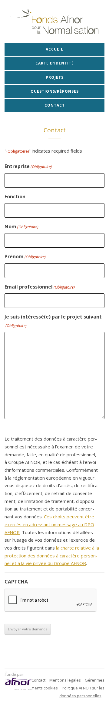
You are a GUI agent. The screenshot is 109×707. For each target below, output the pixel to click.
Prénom (25, 256)
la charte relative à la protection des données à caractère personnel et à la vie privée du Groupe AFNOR (52, 555)
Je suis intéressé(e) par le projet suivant (53, 320)
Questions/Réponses (55, 91)
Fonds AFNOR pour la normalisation (54, 21)
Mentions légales (65, 680)
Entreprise (28, 166)
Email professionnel (40, 286)
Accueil (54, 49)
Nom (21, 226)
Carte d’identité (54, 63)
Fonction (15, 196)
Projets (55, 77)
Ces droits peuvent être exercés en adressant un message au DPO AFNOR (49, 524)
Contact (55, 105)
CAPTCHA (16, 581)
